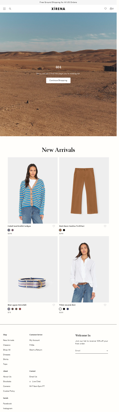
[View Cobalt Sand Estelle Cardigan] (33, 190)
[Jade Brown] (16, 309)
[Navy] (68, 309)
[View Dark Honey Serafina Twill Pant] (84, 190)
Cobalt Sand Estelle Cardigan (19, 226)
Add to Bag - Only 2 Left (84, 217)
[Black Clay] (12, 309)
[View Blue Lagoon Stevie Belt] (33, 269)
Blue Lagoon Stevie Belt (17, 305)
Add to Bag (32, 217)
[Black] (64, 230)
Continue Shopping (58, 80)
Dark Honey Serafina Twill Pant (71, 226)
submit (106, 350)
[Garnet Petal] (12, 230)
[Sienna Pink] (20, 309)
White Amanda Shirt (67, 305)
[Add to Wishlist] (54, 226)
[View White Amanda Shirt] (84, 269)
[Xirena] (58, 9)
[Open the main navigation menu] (4, 8)
